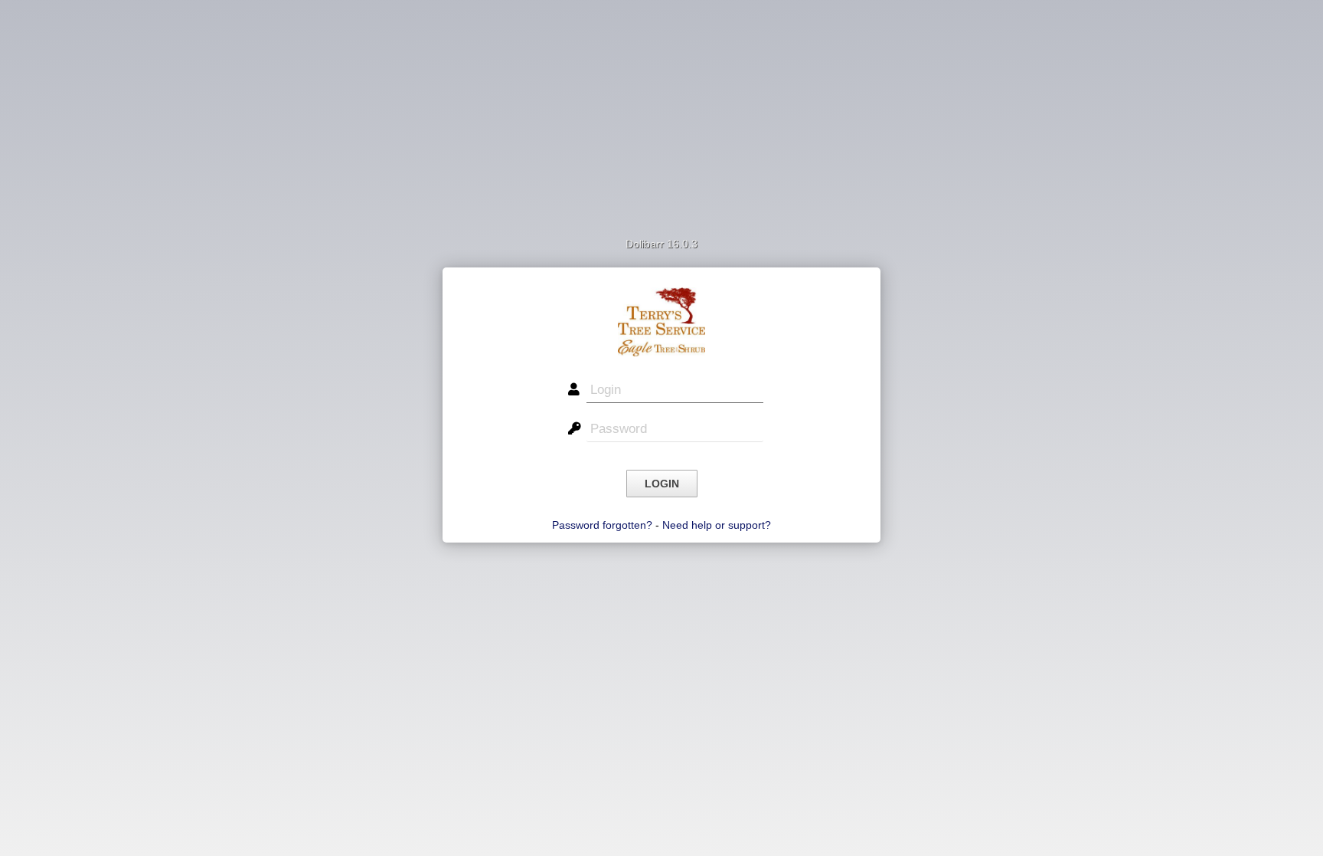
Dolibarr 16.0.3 (661, 244)
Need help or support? (716, 525)
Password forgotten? (602, 525)
